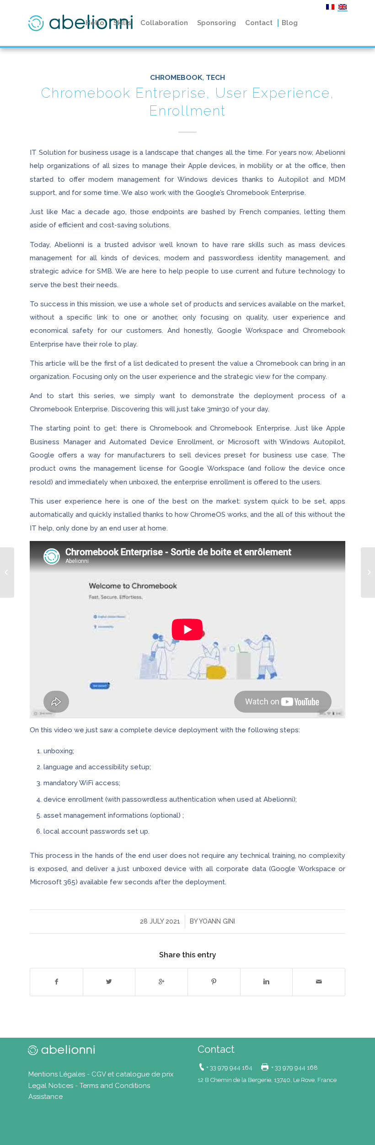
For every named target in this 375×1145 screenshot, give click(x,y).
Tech (215, 77)
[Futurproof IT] (7, 572)
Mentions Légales (56, 1074)
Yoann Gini (217, 921)
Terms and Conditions (115, 1086)
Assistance (45, 1096)
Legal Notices (50, 1086)
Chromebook (176, 77)
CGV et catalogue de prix (132, 1074)
